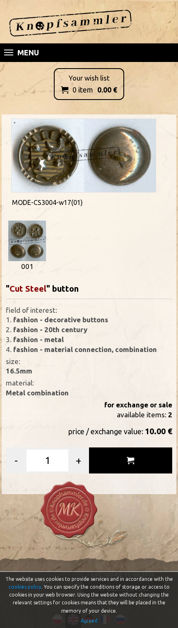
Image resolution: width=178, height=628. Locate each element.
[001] (27, 240)
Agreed (89, 620)
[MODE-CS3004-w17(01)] (83, 155)
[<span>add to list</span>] (130, 460)
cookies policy (25, 587)
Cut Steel (28, 288)
